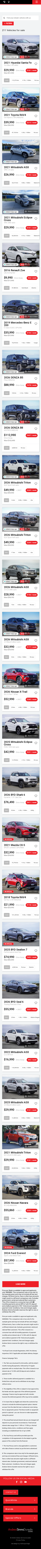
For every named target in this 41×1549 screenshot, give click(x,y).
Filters (9, 23)
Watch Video (33, 57)
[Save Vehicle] (36, 64)
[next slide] (37, 47)
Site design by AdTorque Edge (20, 1543)
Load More (20, 1284)
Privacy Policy (20, 1540)
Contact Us (11, 1492)
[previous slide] (3, 47)
